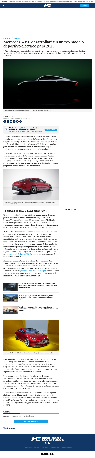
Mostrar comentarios (31, 421)
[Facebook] (4, 121)
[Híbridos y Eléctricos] (47, 439)
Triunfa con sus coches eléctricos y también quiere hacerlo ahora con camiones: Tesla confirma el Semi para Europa (38, 308)
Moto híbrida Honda (61, 1)
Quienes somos (28, 447)
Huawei (70, 1)
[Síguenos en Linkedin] (49, 443)
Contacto (36, 447)
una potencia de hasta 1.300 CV (19, 254)
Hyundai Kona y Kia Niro (44, 1)
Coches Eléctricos (11, 38)
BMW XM (33, 1)
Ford (53, 1)
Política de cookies (55, 447)
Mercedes (6, 416)
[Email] (20, 121)
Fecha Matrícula (67, 447)
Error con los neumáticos (15, 1)
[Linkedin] (11, 121)
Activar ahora (50, 129)
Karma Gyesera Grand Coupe (81, 1)
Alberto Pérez (9, 116)
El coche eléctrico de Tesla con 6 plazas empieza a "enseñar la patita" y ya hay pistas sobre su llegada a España (36, 297)
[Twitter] (8, 121)
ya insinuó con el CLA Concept (32, 271)
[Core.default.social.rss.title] (52, 443)
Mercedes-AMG (16, 416)
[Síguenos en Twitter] (46, 443)
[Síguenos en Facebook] (42, 443)
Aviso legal (45, 447)
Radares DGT (26, 1)
